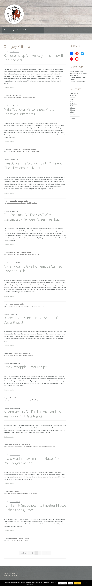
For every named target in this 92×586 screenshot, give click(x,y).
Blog (12, 30)
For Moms (21, 444)
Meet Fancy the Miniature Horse (78, 73)
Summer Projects (75, 116)
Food (11, 252)
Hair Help (72, 110)
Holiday (18, 95)
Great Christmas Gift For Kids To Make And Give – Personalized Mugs (33, 165)
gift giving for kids (32, 203)
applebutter (10, 400)
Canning (17, 306)
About (31, 30)
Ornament (36, 151)
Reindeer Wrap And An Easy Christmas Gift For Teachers (33, 57)
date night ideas (21, 446)
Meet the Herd (21, 30)
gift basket (24, 306)
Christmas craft (11, 254)
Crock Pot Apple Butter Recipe (25, 367)
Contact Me (39, 30)
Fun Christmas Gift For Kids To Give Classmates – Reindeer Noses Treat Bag (31, 217)
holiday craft (35, 254)
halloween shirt (21, 355)
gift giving (23, 203)
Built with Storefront (10, 576)
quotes (26, 540)
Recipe (37, 400)
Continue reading (9, 88)
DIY (26, 151)
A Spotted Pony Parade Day (77, 81)
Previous (23, 553)
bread (8, 493)
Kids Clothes (29, 355)
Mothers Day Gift (27, 493)
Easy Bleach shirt (11, 355)
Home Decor (32, 149)
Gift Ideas (13, 95)
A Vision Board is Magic (76, 71)
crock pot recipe (27, 400)
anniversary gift (11, 446)
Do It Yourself (14, 149)
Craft (23, 151)
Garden (72, 106)
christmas (10, 97)
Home (6, 30)
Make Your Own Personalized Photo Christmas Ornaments (29, 111)
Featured (72, 98)
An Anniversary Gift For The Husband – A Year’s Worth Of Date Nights (32, 413)
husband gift (42, 446)
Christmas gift (17, 97)
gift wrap (41, 306)
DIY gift (33, 97)
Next (47, 553)
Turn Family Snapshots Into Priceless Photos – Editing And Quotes (35, 507)
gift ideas (30, 151)
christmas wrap (26, 97)
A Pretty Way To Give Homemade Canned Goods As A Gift (33, 268)
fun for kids (28, 254)
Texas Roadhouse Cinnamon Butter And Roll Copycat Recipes (32, 460)
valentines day (50, 446)
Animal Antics (74, 93)
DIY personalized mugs (13, 203)
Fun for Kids (13, 201)
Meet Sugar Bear (74, 75)
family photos (11, 540)
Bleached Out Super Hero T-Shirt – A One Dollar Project (33, 320)
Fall (33, 400)
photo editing (19, 540)
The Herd (72, 118)
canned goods (11, 306)
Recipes (35, 493)
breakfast (13, 493)
